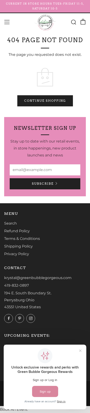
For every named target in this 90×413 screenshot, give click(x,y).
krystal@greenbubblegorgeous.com (38, 278)
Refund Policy (17, 231)
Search (10, 223)
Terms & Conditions (22, 238)
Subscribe (43, 183)
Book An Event (14, 409)
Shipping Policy (18, 246)
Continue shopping (45, 100)
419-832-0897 (16, 285)
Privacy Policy (16, 254)
